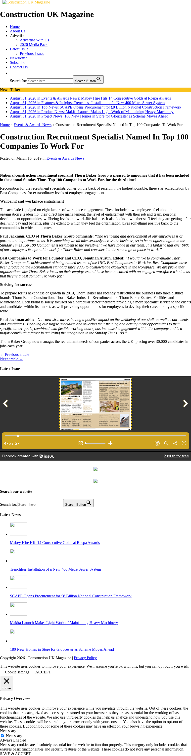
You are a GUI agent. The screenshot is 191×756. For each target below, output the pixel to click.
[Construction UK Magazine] (26, 2)
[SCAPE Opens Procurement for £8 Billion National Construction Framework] (18, 587)
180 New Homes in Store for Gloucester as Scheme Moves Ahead (62, 649)
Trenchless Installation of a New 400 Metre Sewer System (55, 569)
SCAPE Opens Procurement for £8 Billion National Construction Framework (71, 596)
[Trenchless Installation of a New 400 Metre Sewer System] (18, 561)
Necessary (14, 736)
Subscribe (17, 62)
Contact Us (19, 67)
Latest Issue (19, 49)
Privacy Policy (85, 658)
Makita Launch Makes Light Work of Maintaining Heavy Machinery (64, 623)
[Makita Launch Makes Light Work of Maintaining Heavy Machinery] (18, 614)
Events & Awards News (65, 158)
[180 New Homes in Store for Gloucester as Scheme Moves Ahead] (18, 641)
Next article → (11, 359)
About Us (17, 31)
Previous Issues (32, 53)
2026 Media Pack (34, 44)
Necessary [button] (8, 731)
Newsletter (18, 58)
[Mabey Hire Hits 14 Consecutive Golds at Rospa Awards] (18, 534)
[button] (12, 73)
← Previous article (14, 354)
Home (15, 26)
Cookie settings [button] (17, 672)
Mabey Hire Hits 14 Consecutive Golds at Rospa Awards (55, 542)
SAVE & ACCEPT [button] (15, 754)
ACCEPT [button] (43, 672)
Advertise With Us (34, 40)
